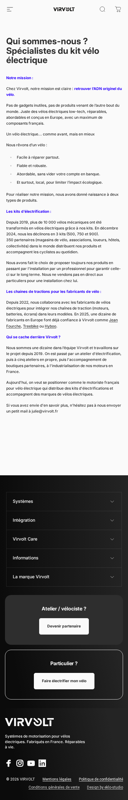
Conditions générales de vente (54, 787)
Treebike (31, 326)
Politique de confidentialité (101, 779)
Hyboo (50, 326)
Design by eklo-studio (105, 787)
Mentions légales (57, 779)
